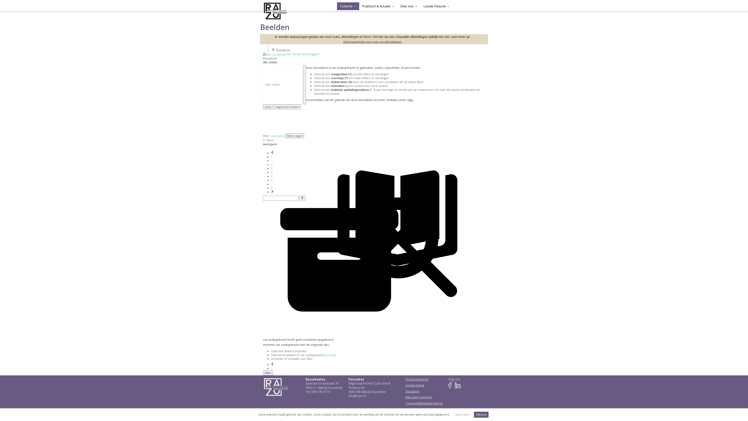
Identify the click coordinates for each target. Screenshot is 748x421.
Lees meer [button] (462, 414)
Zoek (268, 107)
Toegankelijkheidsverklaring (424, 403)
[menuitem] (348, 6)
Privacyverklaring (416, 379)
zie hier (330, 355)
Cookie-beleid (414, 385)
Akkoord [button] (481, 414)
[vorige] (272, 153)
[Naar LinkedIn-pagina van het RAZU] (458, 385)
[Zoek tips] (304, 84)
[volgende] (272, 192)
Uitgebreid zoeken (287, 107)
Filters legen (295, 136)
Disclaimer (412, 391)
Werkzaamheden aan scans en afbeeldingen (372, 42)
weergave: (270, 144)
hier (410, 100)
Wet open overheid (418, 397)
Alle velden (270, 62)
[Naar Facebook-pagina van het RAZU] (451, 385)
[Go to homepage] (275, 11)
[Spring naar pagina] (302, 198)
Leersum (277, 136)
